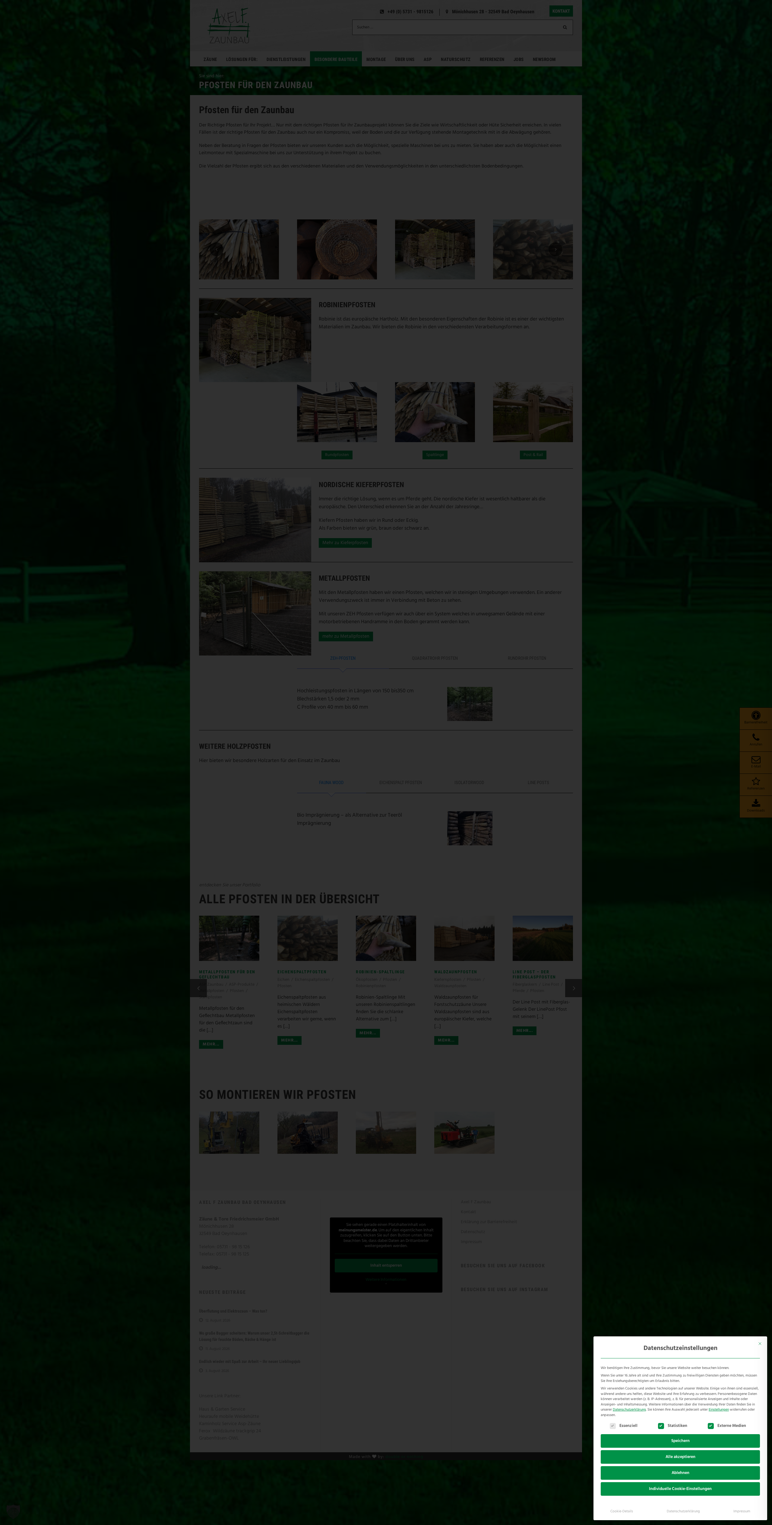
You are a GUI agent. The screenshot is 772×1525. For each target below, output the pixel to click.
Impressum (741, 1511)
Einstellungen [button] (719, 1410)
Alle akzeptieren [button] (680, 1456)
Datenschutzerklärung (629, 1410)
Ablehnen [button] (680, 1472)
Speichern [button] (680, 1440)
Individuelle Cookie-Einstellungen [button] (680, 1488)
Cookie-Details (621, 1511)
